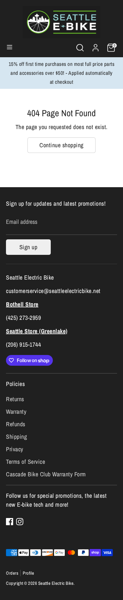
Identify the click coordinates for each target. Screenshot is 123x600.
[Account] (96, 46)
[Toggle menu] (10, 47)
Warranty (16, 411)
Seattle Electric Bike (56, 583)
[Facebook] (9, 521)
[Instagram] (19, 521)
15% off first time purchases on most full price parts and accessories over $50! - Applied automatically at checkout (62, 73)
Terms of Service (25, 462)
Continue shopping (61, 145)
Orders (12, 573)
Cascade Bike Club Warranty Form (46, 474)
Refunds (15, 424)
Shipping (16, 436)
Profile (28, 573)
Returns (15, 399)
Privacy (14, 449)
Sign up (28, 247)
